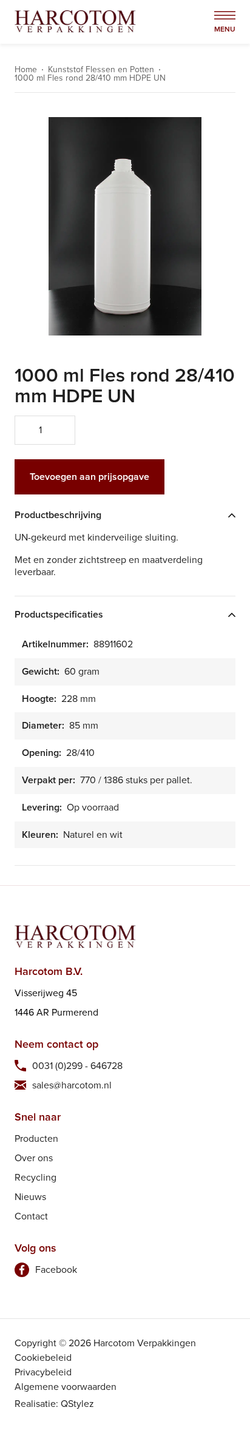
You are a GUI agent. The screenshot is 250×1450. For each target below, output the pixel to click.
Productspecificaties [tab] (59, 615)
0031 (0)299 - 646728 (77, 1066)
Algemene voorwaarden (66, 1387)
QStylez (77, 1404)
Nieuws (30, 1197)
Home (26, 70)
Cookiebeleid (43, 1357)
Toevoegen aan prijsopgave (89, 477)
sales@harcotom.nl (72, 1085)
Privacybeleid (43, 1372)
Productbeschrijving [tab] (58, 515)
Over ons (34, 1158)
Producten (36, 1138)
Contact (31, 1216)
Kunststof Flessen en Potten (101, 70)
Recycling (35, 1177)
